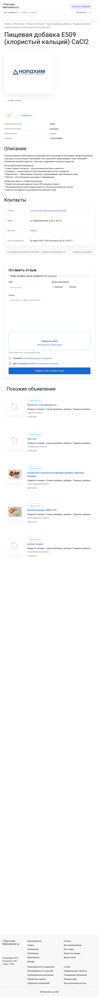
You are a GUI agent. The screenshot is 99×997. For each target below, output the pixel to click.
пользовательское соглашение (37, 358)
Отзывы (67, 941)
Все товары (69, 949)
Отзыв (11, 295)
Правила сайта (70, 979)
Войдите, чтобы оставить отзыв (49, 371)
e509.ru (33, 231)
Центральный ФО (58, 211)
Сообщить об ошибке (82, 252)
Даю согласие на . (36, 363)
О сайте (67, 967)
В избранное (26, 115)
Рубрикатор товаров (36, 979)
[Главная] (10, 6)
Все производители (72, 945)
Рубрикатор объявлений (38, 983)
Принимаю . (32, 358)
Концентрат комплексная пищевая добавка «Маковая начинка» (55, 474)
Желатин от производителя (41, 405)
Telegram (11, 949)
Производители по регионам (40, 975)
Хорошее (59, 287)
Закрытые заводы (72, 953)
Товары (30, 945)
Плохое (72, 287)
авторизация (50, 276)
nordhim (53, 134)
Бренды (31, 961)
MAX (17, 949)
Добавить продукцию (81, 6)
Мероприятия (33, 957)
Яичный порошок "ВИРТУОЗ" (42, 510)
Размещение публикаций (75, 975)
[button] (10, 100)
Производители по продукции (40, 967)
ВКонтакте (4, 949)
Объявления (32, 949)
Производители (34, 941)
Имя (10, 282)
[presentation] (5, 100)
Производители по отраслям (40, 971)
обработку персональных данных (44, 363)
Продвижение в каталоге (75, 971)
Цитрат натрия (35, 544)
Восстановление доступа (75, 983)
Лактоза (31, 439)
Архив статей (69, 957)
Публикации (32, 953)
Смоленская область (39, 211)
